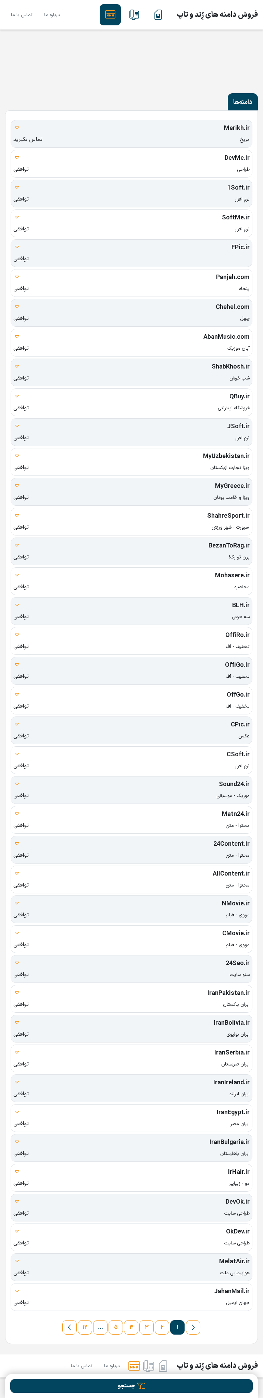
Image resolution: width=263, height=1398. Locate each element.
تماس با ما (22, 15)
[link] (158, 14)
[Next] (69, 1327)
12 (85, 1327)
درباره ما (52, 15)
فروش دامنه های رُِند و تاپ (217, 15)
